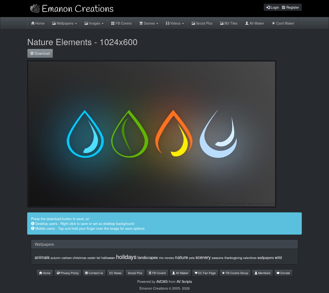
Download (42, 53)
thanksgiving (233, 257)
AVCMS (162, 281)
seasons (218, 257)
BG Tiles (230, 23)
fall (98, 258)
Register (292, 7)
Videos (175, 23)
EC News (115, 273)
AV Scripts (184, 281)
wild (278, 257)
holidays (126, 256)
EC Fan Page (206, 273)
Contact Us (95, 273)
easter (91, 258)
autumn (55, 258)
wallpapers (265, 257)
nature (181, 257)
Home (39, 23)
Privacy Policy (69, 273)
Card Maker (284, 23)
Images (94, 23)
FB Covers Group (236, 273)
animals (42, 257)
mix (161, 258)
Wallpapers (65, 23)
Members (263, 273)
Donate (285, 273)
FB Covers (123, 23)
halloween (108, 257)
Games (149, 23)
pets (192, 258)
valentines (250, 258)
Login (274, 7)
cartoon (66, 257)
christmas (79, 257)
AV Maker (256, 23)
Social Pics (203, 23)
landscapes (148, 257)
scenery (203, 257)
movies (169, 258)
